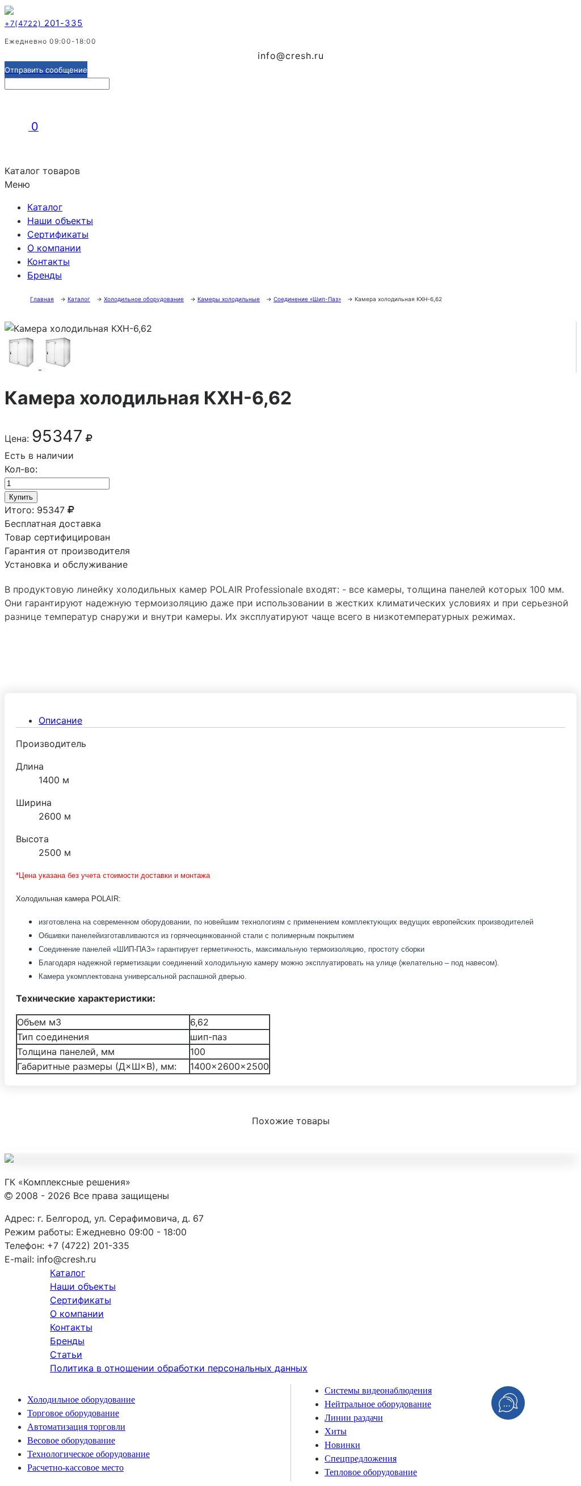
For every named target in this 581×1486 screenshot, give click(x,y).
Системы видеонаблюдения (378, 1390)
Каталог (44, 207)
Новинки (342, 1445)
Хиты (336, 1431)
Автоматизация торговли (76, 1427)
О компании (54, 248)
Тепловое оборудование (371, 1472)
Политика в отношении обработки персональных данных (179, 1368)
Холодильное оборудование (81, 1399)
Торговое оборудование (73, 1413)
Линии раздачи (354, 1417)
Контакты (48, 261)
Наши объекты (60, 220)
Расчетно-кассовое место (75, 1467)
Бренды (44, 275)
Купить (21, 497)
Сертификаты (58, 234)
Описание (60, 720)
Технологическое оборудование (88, 1454)
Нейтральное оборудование (378, 1404)
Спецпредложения (361, 1458)
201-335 (44, 23)
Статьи (66, 1354)
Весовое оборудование (71, 1440)
